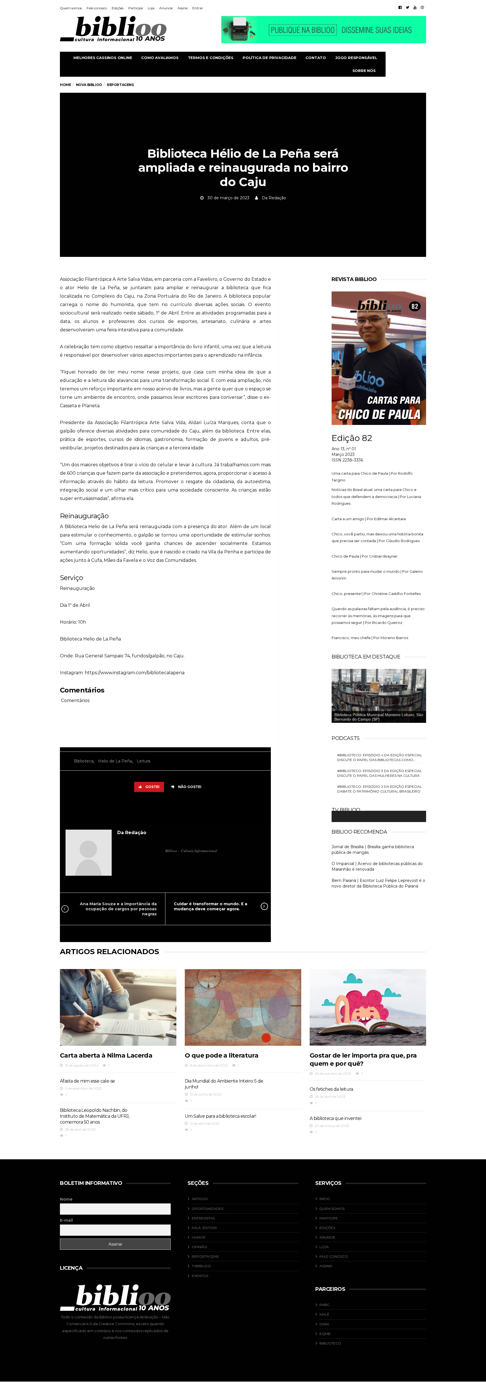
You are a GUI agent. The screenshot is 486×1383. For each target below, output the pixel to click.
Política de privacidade (269, 57)
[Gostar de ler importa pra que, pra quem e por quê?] (368, 1007)
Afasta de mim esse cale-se (87, 1081)
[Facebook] (400, 7)
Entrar (197, 8)
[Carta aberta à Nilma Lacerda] (118, 1007)
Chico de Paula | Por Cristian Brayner (365, 556)
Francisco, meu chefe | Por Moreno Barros (370, 637)
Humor (199, 1237)
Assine (182, 8)
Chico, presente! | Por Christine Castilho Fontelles (376, 593)
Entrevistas (203, 1218)
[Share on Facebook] (127, 808)
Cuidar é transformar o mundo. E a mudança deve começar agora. (210, 906)
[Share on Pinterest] (183, 808)
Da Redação (274, 197)
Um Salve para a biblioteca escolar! (220, 1116)
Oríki (324, 1324)
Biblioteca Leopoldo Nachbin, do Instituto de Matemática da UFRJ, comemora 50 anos (94, 1116)
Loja (151, 8)
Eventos (200, 1276)
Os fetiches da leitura (331, 1089)
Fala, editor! (204, 1228)
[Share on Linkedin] (200, 808)
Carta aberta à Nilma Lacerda (106, 1055)
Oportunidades (207, 1209)
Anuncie (166, 8)
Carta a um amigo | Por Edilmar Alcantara (369, 519)
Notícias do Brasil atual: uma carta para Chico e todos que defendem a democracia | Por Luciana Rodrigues (376, 496)
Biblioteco (330, 1343)
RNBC (325, 1305)
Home (65, 85)
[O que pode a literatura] (243, 1007)
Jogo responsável (356, 57)
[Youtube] (415, 7)
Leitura (143, 761)
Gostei (152, 787)
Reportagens (205, 1256)
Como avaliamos (159, 57)
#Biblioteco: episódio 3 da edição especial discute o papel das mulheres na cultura (379, 773)
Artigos (200, 1199)
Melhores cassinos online (102, 57)
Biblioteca (83, 761)
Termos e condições (210, 57)
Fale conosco (97, 8)
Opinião (199, 1247)
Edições (117, 8)
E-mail (66, 1220)
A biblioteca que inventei (335, 1118)
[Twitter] (407, 7)
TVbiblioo (201, 1266)
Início (325, 1199)
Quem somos (71, 8)
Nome (66, 1199)
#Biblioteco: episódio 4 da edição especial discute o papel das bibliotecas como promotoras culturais (379, 757)
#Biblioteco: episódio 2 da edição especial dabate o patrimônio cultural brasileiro (379, 788)
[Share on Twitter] (144, 808)
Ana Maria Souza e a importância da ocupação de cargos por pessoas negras (118, 908)
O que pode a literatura (221, 1055)
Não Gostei (189, 787)
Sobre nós (364, 70)
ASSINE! (326, 1266)
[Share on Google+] (164, 808)
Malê (324, 1314)
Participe (135, 8)
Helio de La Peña (115, 761)
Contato (315, 57)
